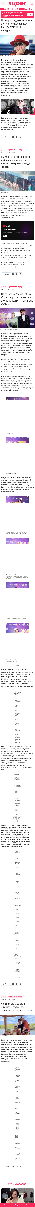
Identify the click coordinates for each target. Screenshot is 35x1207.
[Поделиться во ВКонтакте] (13, 137)
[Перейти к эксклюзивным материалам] (17, 9)
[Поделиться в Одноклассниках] (20, 137)
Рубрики (17, 1205)
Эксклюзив (29, 1205)
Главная (6, 1205)
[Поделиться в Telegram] (16, 137)
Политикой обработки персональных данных (13, 14)
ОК (30, 14)
